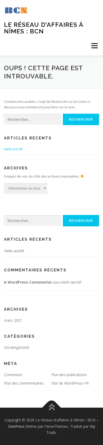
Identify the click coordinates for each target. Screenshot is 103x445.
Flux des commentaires (24, 383)
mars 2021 (13, 320)
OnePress (16, 426)
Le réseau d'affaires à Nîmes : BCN (43, 28)
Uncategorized (16, 347)
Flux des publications (69, 374)
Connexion (13, 374)
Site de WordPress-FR (70, 383)
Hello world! (13, 149)
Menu (94, 45)
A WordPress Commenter (28, 282)
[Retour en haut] (51, 407)
